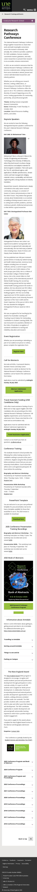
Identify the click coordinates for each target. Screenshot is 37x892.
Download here (18, 519)
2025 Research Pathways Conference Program (18, 606)
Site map (5, 867)
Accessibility (25, 863)
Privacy (18, 863)
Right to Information (8, 863)
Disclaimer (28, 860)
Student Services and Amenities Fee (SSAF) (18, 740)
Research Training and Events (14, 14)
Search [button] (24, 10)
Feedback (12, 860)
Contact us (5, 860)
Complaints (20, 860)
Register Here (18, 351)
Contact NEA (15, 731)
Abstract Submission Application (18, 390)
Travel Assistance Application (18, 434)
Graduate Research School (13, 20)
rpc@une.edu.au (16, 442)
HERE (10, 540)
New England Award (13, 676)
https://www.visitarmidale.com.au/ (15, 631)
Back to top (23, 839)
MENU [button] (30, 10)
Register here (8, 480)
